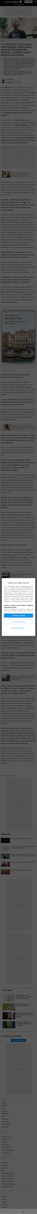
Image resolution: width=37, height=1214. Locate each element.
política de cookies (18, 601)
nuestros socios (25, 586)
